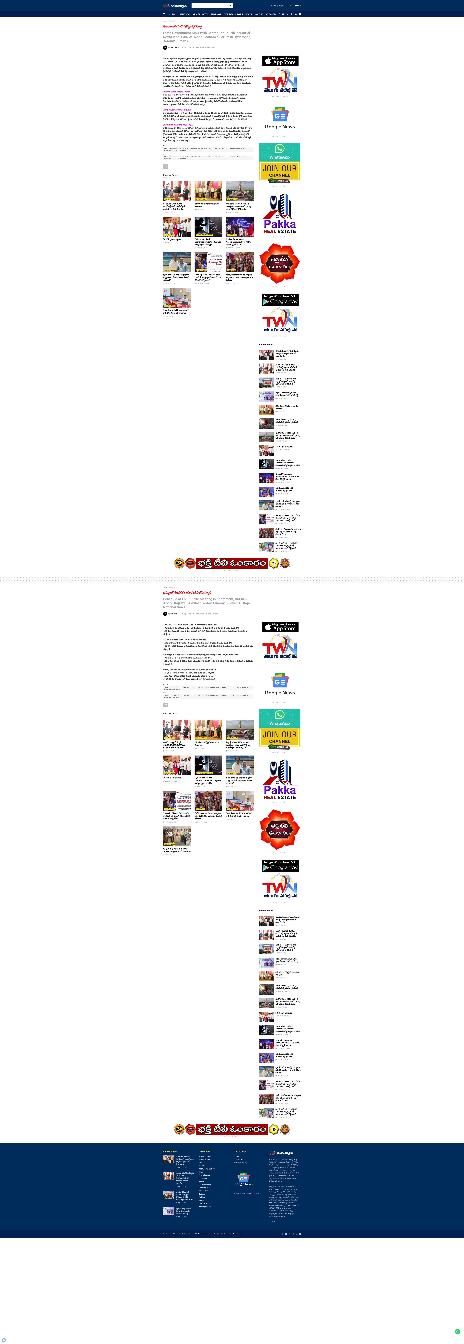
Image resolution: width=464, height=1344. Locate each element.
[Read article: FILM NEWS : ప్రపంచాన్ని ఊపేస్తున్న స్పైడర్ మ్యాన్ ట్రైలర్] (266, 423)
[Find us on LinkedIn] (296, 14)
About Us (258, 14)
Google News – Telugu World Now (246, 1193)
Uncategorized (205, 1207)
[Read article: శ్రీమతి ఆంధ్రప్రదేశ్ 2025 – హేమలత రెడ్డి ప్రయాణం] (266, 492)
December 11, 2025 (170, 283)
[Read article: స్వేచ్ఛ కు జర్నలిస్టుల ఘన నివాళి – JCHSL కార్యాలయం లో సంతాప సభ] (177, 836)
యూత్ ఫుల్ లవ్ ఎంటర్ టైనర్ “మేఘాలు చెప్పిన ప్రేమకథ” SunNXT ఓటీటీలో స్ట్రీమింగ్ (286, 545)
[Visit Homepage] (175, 5)
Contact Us (271, 14)
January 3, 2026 (201, 248)
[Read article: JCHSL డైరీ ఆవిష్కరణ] (177, 227)
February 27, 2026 (170, 242)
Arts (200, 1163)
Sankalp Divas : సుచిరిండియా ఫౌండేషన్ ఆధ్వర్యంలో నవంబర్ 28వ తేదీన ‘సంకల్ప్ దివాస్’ (208, 277)
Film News (228, 14)
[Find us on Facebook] (279, 14)
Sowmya (173, 47)
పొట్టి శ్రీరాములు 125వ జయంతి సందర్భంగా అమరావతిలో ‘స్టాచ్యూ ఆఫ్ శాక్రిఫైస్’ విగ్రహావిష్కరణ (238, 206)
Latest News (185, 14)
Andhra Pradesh (200, 14)
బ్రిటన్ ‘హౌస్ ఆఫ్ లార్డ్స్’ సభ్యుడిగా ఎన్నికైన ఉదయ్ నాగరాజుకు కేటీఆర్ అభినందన (176, 277)
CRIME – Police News (207, 1169)
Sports (201, 1200)
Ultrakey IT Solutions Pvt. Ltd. (232, 1234)
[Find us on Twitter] (287, 14)
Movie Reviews (204, 1191)
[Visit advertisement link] (280, 74)
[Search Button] (230, 5)
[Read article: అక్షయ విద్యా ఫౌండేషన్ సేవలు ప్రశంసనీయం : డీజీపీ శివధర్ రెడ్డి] (266, 396)
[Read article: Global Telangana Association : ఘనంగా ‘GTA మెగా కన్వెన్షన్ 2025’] (240, 227)
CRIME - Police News (204, 234)
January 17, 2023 (186, 47)
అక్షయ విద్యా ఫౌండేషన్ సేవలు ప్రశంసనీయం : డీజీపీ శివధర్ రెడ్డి (184, 1211)
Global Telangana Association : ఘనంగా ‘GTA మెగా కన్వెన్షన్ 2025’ (238, 242)
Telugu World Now (174, 1234)
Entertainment (204, 1175)
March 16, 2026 (232, 212)
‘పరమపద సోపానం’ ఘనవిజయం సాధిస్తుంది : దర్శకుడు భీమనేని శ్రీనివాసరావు (288, 353)
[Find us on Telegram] (300, 14)
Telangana (216, 14)
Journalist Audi (205, 1185)
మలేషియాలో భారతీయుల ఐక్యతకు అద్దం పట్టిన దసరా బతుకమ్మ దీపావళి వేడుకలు (239, 277)
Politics (208, 47)
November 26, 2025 (202, 283)
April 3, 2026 (200, 209)
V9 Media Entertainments (204, 1234)
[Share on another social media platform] (165, 166)
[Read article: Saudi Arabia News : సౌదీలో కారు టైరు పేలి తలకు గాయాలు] (177, 298)
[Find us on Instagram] (291, 14)
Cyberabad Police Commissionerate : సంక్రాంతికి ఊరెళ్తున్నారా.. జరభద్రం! (208, 242)
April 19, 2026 (169, 212)
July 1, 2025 (168, 316)
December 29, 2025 (233, 248)
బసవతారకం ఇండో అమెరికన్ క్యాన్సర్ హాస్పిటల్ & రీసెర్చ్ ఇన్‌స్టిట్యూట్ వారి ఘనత (286, 381)
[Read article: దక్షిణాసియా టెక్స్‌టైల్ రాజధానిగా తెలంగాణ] (208, 191)
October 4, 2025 (232, 283)
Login (298, 6)
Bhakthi (239, 14)
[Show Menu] (164, 14)
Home (173, 14)
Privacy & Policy (240, 1163)
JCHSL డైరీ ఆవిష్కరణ (172, 239)
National (208, 614)
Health (248, 14)
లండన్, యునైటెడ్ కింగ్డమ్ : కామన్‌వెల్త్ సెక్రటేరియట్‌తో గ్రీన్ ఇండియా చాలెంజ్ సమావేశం (174, 206)
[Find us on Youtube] (283, 14)
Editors (201, 1172)
